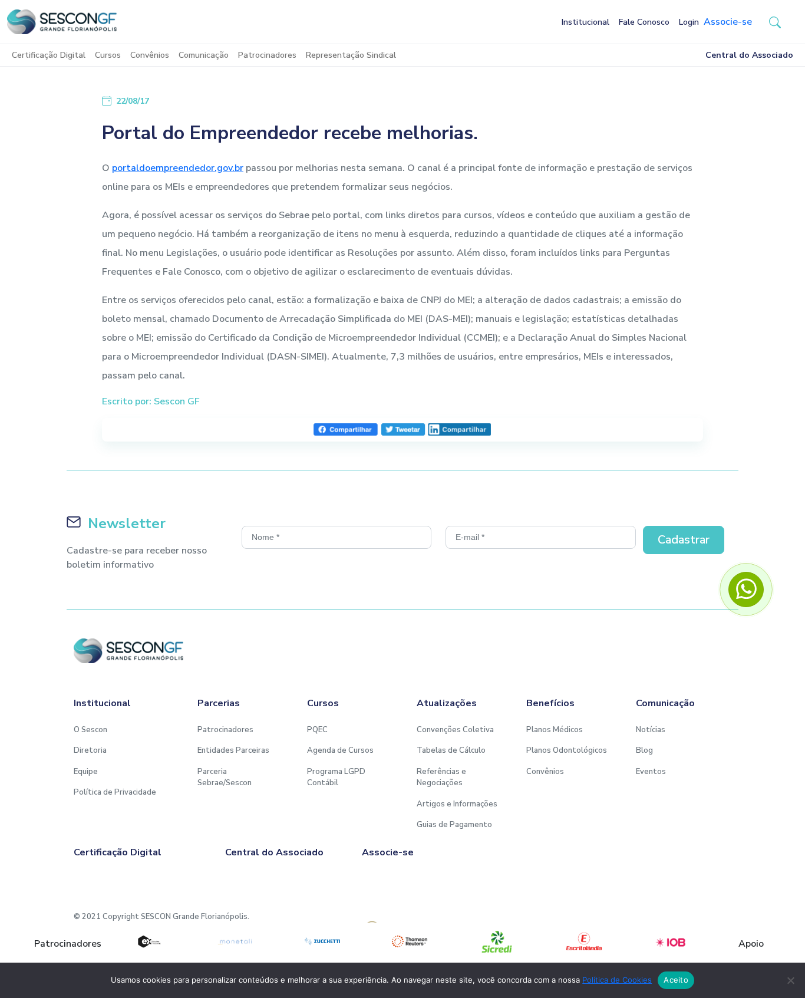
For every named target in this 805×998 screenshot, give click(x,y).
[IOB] (671, 941)
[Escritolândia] (584, 941)
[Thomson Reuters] (409, 941)
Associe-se (728, 21)
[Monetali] (235, 941)
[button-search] (774, 22)
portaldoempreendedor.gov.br (177, 168)
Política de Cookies (617, 979)
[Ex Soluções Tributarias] (148, 941)
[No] (790, 980)
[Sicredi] (496, 941)
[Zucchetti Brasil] (322, 941)
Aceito (676, 979)
